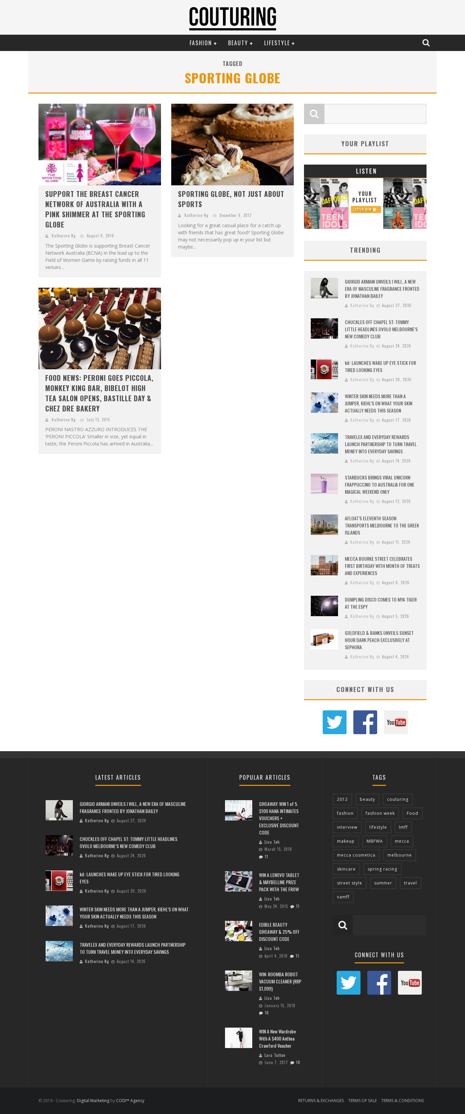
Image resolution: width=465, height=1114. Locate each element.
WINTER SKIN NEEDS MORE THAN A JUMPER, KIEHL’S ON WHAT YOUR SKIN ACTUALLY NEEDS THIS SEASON (378, 403)
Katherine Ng (64, 235)
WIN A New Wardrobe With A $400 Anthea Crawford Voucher (277, 1038)
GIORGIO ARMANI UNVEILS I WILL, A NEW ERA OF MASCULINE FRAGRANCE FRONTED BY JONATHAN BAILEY (382, 288)
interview (347, 827)
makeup (346, 841)
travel (410, 883)
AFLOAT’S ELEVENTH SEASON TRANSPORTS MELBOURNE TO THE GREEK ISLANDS (382, 525)
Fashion (201, 43)
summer (383, 883)
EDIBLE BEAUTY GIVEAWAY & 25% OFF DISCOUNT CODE (279, 931)
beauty (367, 799)
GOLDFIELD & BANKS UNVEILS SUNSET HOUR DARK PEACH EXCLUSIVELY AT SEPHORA (379, 640)
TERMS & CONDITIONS (402, 1100)
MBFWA (375, 841)
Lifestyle (277, 43)
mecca (402, 841)
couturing (397, 799)
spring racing (382, 869)
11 (266, 856)
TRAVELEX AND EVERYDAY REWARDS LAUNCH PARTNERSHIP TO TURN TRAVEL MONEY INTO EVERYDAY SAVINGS (381, 444)
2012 (342, 799)
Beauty (238, 43)
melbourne (399, 855)
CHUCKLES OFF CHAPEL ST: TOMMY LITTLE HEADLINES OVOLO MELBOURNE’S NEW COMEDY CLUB (381, 329)
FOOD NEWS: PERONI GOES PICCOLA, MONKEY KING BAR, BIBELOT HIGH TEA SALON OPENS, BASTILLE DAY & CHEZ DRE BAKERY (99, 393)
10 (267, 1012)
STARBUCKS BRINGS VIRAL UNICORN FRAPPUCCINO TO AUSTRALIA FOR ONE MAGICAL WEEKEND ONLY (379, 484)
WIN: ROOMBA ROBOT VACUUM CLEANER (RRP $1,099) (280, 981)
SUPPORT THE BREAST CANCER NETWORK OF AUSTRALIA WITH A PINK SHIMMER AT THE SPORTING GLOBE (95, 209)
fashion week (380, 813)
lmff (403, 827)
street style (349, 883)
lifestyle (378, 827)
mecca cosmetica (356, 855)
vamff (343, 897)
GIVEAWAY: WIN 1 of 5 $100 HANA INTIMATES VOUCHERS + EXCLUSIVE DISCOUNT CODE (279, 818)
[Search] (426, 42)
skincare (346, 869)
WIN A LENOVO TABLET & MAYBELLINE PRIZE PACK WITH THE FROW (279, 882)
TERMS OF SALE (362, 1100)
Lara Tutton (275, 1055)
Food (412, 813)
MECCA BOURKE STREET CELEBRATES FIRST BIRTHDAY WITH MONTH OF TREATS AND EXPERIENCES (382, 565)
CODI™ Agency (130, 1100)
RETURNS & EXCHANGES (321, 1100)
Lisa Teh (272, 842)
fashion (345, 813)
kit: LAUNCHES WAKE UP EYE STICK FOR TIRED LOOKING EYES (380, 366)
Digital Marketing (93, 1100)
